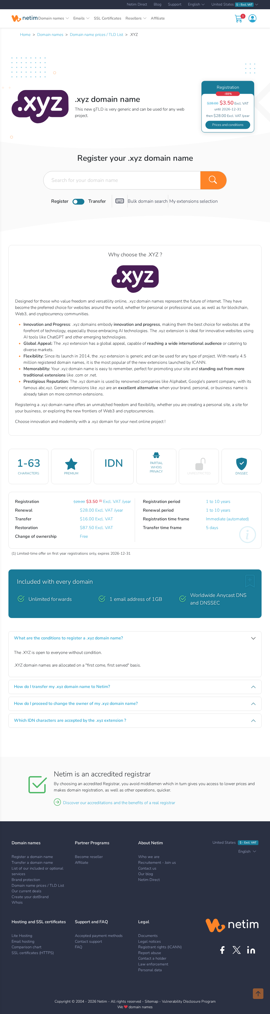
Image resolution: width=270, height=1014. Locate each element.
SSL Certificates (107, 18)
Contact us (147, 868)
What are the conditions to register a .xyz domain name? (68, 638)
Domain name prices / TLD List (96, 34)
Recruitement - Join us (157, 862)
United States (231, 4)
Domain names (50, 34)
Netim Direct (137, 4)
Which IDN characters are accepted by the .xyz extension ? (70, 720)
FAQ (78, 947)
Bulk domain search (148, 201)
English (194, 5)
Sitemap (151, 1001)
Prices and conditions (227, 124)
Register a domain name (32, 856)
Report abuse (149, 952)
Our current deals (26, 891)
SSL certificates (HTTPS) (33, 952)
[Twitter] (237, 950)
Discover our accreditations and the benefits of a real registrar (119, 803)
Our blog (145, 873)
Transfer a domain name (32, 862)
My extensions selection (193, 201)
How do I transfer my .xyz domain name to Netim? (62, 687)
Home (25, 34)
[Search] (213, 180)
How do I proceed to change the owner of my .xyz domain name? (76, 703)
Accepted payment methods (99, 935)
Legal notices (149, 941)
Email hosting (23, 941)
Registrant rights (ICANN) (160, 947)
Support (174, 4)
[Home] (24, 18)
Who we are (149, 856)
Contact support (88, 941)
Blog (157, 4)
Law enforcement (153, 964)
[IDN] (119, 201)
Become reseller (89, 856)
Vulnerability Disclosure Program (189, 1001)
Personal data (150, 970)
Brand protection (26, 879)
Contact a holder (152, 958)
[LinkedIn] (251, 950)
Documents (148, 935)
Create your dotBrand (30, 896)
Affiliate (158, 18)
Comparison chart (26, 947)
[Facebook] (222, 950)
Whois (17, 902)
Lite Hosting (22, 935)
